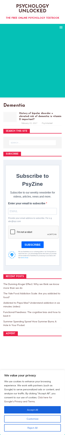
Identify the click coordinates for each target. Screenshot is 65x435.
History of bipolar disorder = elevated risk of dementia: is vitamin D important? (40, 116)
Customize (32, 418)
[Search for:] (32, 143)
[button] (60, 27)
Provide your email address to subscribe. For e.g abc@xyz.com (30, 220)
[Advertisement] (32, 64)
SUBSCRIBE (32, 244)
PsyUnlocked (47, 123)
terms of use (24, 257)
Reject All (33, 427)
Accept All (32, 409)
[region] (32, 402)
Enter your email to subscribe (27, 203)
